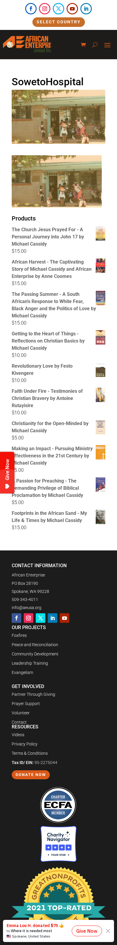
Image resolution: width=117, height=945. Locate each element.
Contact (19, 722)
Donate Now (31, 774)
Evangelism (22, 672)
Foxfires (19, 635)
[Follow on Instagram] (44, 8)
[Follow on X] (58, 8)
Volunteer (21, 712)
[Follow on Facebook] (31, 8)
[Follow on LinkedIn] (86, 8)
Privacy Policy (25, 744)
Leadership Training (30, 663)
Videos (18, 734)
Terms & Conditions (30, 753)
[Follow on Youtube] (72, 8)
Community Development (35, 654)
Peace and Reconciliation (35, 644)
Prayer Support (26, 703)
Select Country (59, 21)
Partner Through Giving (33, 694)
